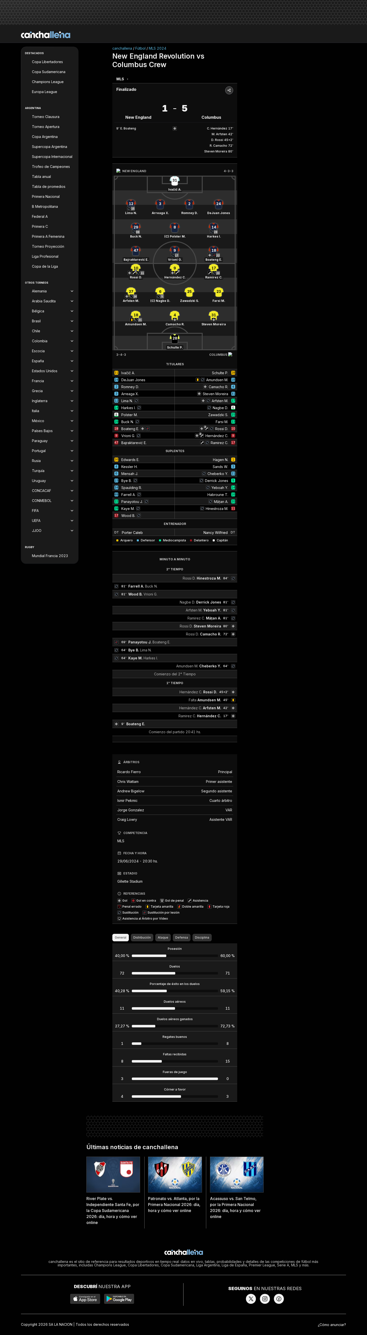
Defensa (181, 937)
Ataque (163, 937)
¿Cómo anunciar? (332, 1325)
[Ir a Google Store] (119, 1299)
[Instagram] (265, 1299)
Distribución (142, 937)
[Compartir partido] (229, 90)
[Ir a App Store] (85, 1299)
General (120, 937)
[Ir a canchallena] (45, 34)
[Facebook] (279, 1299)
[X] (251, 1299)
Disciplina (202, 937)
